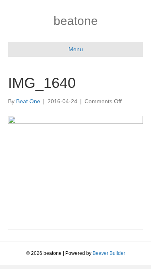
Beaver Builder (109, 253)
